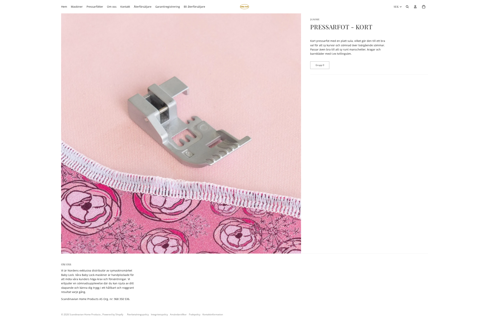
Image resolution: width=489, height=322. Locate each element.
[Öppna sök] (407, 6)
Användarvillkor (178, 314)
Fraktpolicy (194, 314)
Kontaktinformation (212, 314)
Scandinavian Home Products (85, 314)
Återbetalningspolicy (138, 314)
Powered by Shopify (112, 314)
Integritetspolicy (159, 314)
